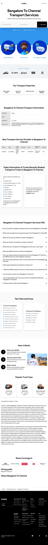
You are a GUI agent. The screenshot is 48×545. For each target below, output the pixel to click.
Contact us (32, 506)
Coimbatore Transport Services (11, 319)
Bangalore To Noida (31, 320)
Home (3, 489)
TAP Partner (25, 506)
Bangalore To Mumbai (32, 317)
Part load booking (26, 524)
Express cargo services (25, 520)
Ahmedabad (33, 519)
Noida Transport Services (10, 308)
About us (32, 501)
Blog (31, 502)
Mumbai (32, 517)
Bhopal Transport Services (10, 325)
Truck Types (16, 523)
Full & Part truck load (25, 501)
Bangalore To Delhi (31, 322)
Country (3, 503)
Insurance (24, 504)
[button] (1, 3)
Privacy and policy (18, 519)
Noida (31, 523)
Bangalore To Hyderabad (32, 313)
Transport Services (11, 489)
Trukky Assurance (18, 504)
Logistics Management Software (25, 509)
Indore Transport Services (10, 323)
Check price (43, 24)
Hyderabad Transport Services (11, 316)
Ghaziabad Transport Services (11, 310)
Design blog (41, 502)
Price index (41, 504)
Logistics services (26, 517)
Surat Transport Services (9, 312)
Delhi (31, 515)
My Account (44, 3)
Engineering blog (42, 501)
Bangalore (32, 521)
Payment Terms (17, 521)
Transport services (26, 515)
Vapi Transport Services (9, 327)
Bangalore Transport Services (10, 321)
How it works (17, 502)
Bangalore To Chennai (32, 315)
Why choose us (17, 501)
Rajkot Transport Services (10, 314)
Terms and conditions (16, 517)
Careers (32, 504)
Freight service (25, 522)
